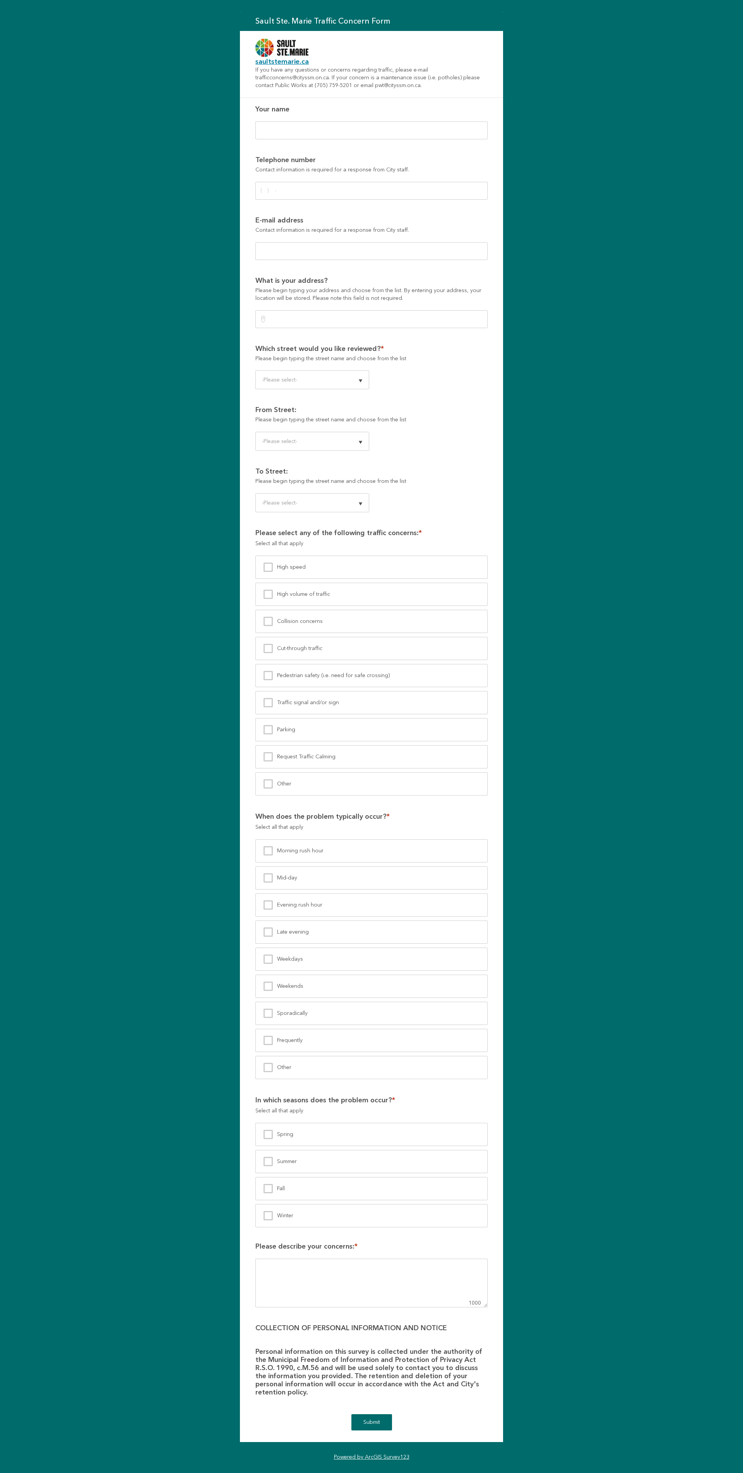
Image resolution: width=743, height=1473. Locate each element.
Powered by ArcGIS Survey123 (371, 1457)
